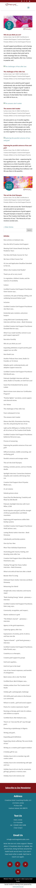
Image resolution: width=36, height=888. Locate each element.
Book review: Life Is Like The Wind (15, 677)
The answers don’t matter (12, 108)
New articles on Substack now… (14, 240)
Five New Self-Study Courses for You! (16, 255)
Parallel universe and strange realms (16, 458)
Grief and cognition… (10, 662)
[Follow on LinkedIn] (29, 1)
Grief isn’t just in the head (12, 666)
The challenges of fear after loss (14, 71)
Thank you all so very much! (13, 274)
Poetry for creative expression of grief (16, 707)
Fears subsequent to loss (12, 413)
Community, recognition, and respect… (16, 610)
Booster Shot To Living (11, 575)
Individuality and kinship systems (14, 539)
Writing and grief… (10, 732)
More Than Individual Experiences (15, 547)
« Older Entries (8, 227)
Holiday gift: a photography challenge (16, 692)
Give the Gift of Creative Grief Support (16, 244)
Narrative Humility (10, 339)
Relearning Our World (11, 586)
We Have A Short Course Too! (13, 259)
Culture (6, 285)
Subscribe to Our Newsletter (18, 787)
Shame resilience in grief (12, 614)
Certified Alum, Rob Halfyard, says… (15, 718)
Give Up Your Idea (9, 543)
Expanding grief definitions (12, 737)
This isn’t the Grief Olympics (13, 195)
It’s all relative (8, 489)
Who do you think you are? (12, 35)
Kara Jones (8, 37)
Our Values (7, 404)
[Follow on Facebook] (24, 1)
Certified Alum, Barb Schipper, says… (15, 681)
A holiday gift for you (10, 752)
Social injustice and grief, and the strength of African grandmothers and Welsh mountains (17, 513)
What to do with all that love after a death (17, 571)
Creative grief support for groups (14, 658)
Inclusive (7, 302)
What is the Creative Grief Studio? (15, 270)
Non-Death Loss (9, 354)
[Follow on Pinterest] (27, 1)
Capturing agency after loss (13, 629)
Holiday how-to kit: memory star (14, 776)
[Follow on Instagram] (22, 1)
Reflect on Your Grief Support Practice (20, 42)
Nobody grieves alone (11, 493)
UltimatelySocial (18, 887)
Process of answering (11, 441)
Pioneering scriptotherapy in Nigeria (15, 728)
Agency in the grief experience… (14, 625)
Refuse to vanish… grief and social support (17, 702)
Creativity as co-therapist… (12, 653)
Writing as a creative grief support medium (18, 747)
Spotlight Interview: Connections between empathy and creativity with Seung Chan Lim (17, 476)
